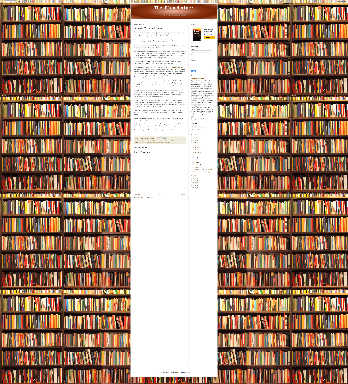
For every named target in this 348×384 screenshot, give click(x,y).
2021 (194, 178)
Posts (194, 126)
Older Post (182, 194)
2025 (194, 140)
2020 (194, 180)
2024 (194, 143)
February (197, 165)
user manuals (150, 142)
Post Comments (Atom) (147, 197)
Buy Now (209, 37)
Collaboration (145, 140)
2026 (194, 138)
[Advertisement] (202, 219)
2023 (194, 145)
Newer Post (137, 194)
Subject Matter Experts (173, 140)
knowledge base (160, 140)
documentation (152, 140)
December (197, 147)
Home (160, 194)
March (196, 162)
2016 (194, 188)
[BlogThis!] (160, 138)
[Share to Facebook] (164, 138)
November (197, 150)
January (197, 167)
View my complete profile (198, 119)
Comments (196, 129)
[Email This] (158, 138)
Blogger (188, 372)
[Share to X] (162, 138)
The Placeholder (174, 8)
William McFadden (198, 78)
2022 (194, 175)
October (197, 152)
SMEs (165, 140)
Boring (140, 140)
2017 (194, 185)
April (196, 160)
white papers (168, 142)
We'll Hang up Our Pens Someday (203, 169)
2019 (194, 183)
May (196, 157)
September (198, 155)
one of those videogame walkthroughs (174, 67)
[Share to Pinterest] (165, 138)
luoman (177, 372)
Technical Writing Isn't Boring (202, 172)
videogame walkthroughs (159, 142)
